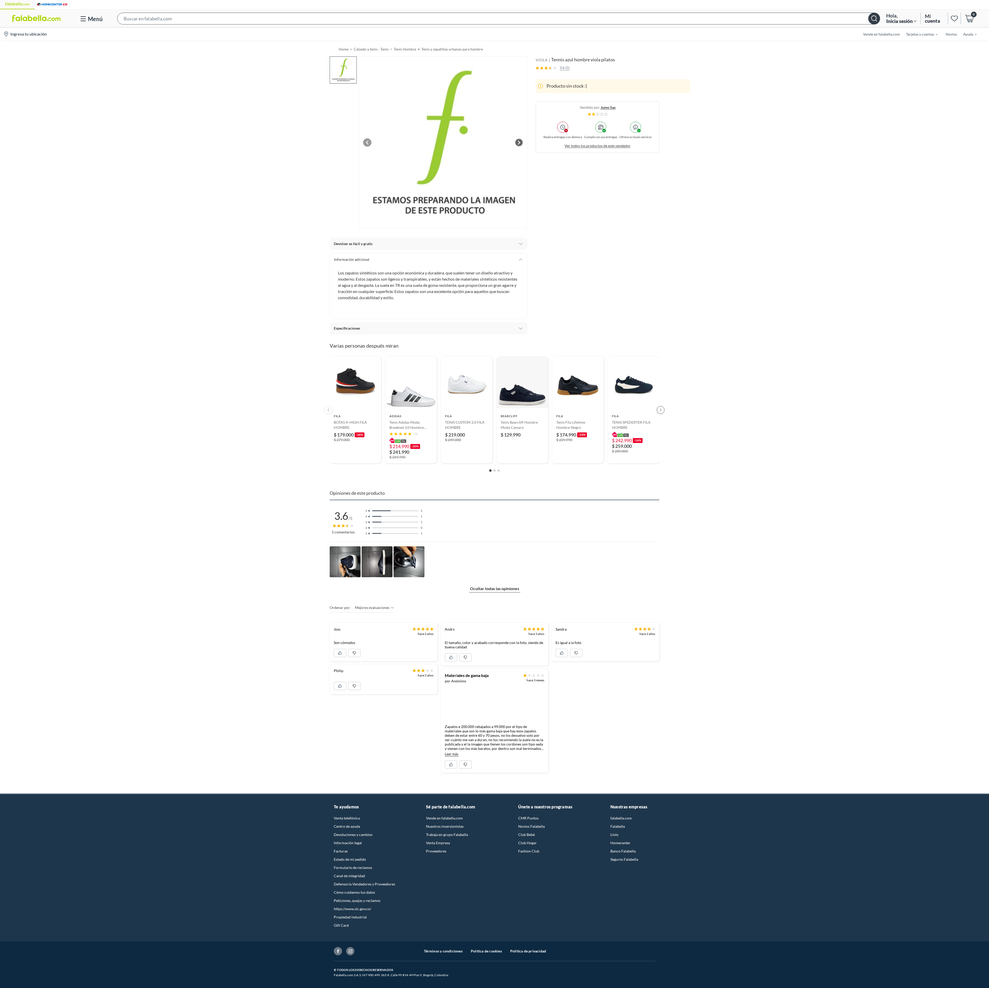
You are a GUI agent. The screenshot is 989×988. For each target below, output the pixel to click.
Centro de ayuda (347, 826)
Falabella (617, 826)
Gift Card (341, 925)
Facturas (341, 851)
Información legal (348, 843)
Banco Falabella (623, 851)
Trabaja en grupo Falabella (447, 834)
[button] (498, 18)
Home (343, 49)
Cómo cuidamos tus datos (354, 892)
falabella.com (621, 818)
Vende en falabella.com (444, 818)
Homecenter (620, 843)
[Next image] (519, 142)
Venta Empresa (438, 843)
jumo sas (608, 107)
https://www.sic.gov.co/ (352, 909)
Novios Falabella (531, 826)
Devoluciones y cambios (353, 834)
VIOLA (542, 60)
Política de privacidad (528, 951)
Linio (614, 834)
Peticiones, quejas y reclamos (357, 900)
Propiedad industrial (350, 917)
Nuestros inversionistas (445, 826)
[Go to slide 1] (490, 471)
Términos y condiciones (443, 951)
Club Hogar (527, 843)
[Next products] (660, 410)
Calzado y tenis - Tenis (371, 49)
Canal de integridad (349, 876)
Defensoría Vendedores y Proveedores (364, 884)
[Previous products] (328, 410)
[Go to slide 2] (494, 471)
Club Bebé (526, 834)
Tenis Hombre (405, 49)
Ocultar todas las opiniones (494, 588)
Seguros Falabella (624, 859)
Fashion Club (528, 851)
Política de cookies (486, 951)
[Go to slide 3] (499, 471)
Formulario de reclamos (353, 867)
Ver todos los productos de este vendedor (597, 146)
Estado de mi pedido (350, 859)
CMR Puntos (528, 818)
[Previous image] (367, 142)
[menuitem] (918, 34)
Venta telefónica (347, 818)
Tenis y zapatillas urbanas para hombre (452, 49)
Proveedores (436, 851)
